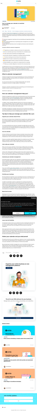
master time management (12, 33)
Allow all (30, 213)
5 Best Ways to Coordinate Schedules (12, 381)
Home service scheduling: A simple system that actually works (18, 338)
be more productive (15, 97)
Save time (18, 3)
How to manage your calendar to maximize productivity (22, 31)
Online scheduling (8, 252)
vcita (3, 31)
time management (16, 252)
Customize (18, 213)
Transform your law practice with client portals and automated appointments (18, 360)
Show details (32, 210)
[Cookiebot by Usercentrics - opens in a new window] (31, 198)
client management (22, 68)
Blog (6, 31)
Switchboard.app (12, 185)
